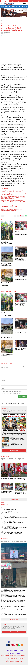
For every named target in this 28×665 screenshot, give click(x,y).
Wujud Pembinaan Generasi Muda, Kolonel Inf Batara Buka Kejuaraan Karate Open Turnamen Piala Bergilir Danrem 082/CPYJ (13, 480)
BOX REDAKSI (11, 653)
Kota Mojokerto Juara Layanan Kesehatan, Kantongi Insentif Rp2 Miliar (14, 508)
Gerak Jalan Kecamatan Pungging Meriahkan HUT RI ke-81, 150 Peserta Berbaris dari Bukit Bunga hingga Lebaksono (7, 493)
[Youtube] (17, 645)
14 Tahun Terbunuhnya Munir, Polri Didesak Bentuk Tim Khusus (15, 513)
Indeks (7, 649)
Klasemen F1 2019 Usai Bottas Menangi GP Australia (13, 523)
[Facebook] (7, 645)
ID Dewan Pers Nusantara (11, 650)
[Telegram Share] (23, 216)
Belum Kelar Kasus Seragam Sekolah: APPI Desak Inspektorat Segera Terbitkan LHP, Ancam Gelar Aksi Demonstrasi (13, 202)
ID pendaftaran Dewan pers (8, 652)
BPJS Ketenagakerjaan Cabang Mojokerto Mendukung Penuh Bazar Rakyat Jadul (13, 193)
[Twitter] (9, 645)
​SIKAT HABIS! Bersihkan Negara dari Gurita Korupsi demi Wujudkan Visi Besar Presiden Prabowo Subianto (14, 615)
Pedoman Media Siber (21, 652)
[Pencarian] (26, 4)
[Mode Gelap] (24, 4)
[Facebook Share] (15, 216)
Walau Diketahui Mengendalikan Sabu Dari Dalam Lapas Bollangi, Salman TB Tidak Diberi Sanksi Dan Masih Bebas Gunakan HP (18, 439)
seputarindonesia (7, 32)
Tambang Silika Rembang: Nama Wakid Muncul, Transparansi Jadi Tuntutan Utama (12, 205)
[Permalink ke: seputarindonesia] (2, 32)
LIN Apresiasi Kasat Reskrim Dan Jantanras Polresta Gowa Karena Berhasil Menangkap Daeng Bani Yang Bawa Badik (14, 434)
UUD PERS (18, 653)
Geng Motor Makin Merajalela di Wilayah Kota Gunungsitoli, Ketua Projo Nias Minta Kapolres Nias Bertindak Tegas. (12, 605)
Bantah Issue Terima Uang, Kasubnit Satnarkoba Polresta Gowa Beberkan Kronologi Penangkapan (17, 445)
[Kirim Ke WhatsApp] (26, 216)
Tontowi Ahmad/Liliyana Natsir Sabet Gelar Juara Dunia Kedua (15, 518)
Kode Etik (12, 649)
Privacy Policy (19, 649)
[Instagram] (14, 645)
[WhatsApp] (19, 645)
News (2, 23)
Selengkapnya (13, 450)
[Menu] (2, 3)
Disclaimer (20, 650)
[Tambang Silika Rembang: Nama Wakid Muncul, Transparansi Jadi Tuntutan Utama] (7, 275)
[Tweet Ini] (18, 216)
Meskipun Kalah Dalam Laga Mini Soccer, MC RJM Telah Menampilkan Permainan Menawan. (20, 494)
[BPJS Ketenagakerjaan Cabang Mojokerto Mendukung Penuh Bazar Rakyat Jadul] (21, 225)
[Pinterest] (12, 645)
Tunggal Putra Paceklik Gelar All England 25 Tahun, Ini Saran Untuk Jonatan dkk (15, 528)
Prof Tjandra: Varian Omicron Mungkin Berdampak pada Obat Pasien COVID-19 (13, 533)
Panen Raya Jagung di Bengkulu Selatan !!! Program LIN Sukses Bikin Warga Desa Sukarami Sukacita (13, 190)
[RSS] (22, 645)
